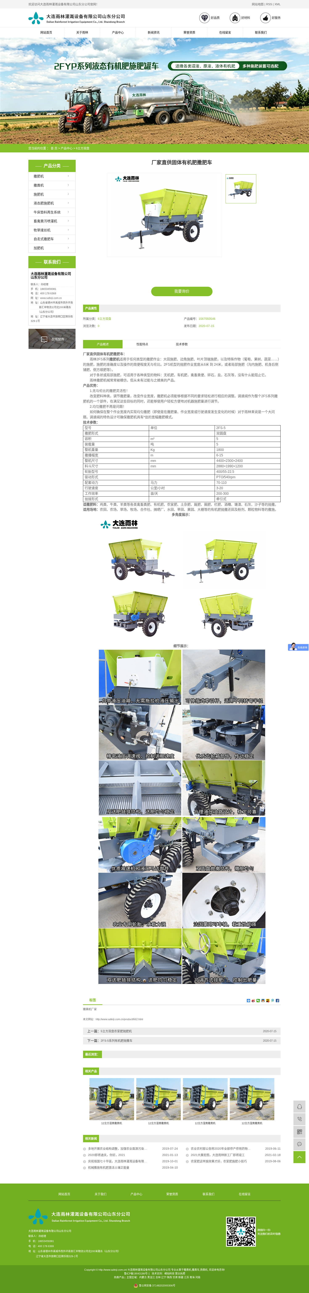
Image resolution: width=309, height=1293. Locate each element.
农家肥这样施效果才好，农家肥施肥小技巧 (219, 1161)
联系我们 (261, 32)
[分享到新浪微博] (253, 1000)
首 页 (54, 148)
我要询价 (181, 291)
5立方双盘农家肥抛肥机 (116, 1031)
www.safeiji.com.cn (51, 298)
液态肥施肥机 (44, 203)
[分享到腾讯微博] (273, 1000)
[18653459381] (299, 1119)
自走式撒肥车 (44, 239)
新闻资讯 (154, 32)
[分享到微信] (258, 1000)
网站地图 (258, 4)
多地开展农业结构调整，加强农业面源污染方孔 (119, 1148)
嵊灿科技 (169, 1273)
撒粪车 (195, 1269)
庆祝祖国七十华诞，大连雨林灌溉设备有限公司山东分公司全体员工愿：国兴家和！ (133, 1161)
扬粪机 (204, 1269)
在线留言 (225, 32)
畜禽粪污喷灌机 (45, 221)
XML (278, 4)
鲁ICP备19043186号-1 (137, 1273)
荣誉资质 (189, 32)
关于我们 (100, 1194)
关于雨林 (82, 32)
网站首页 (46, 32)
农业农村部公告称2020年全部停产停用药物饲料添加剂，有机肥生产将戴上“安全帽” (236, 1148)
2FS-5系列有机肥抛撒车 (116, 1040)
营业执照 (180, 1273)
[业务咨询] (299, 1107)
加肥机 (39, 248)
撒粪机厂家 (90, 1009)
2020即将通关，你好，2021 (106, 1155)
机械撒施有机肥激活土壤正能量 (108, 1167)
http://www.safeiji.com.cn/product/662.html (119, 1019)
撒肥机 (39, 176)
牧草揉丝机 (42, 230)
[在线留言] (299, 1144)
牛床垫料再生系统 (47, 212)
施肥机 (39, 194)
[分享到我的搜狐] (268, 1000)
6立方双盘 (82, 148)
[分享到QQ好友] (263, 1000)
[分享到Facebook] (277, 1000)
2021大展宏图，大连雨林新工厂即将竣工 (218, 1155)
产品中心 (118, 32)
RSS (269, 4)
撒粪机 (39, 185)
